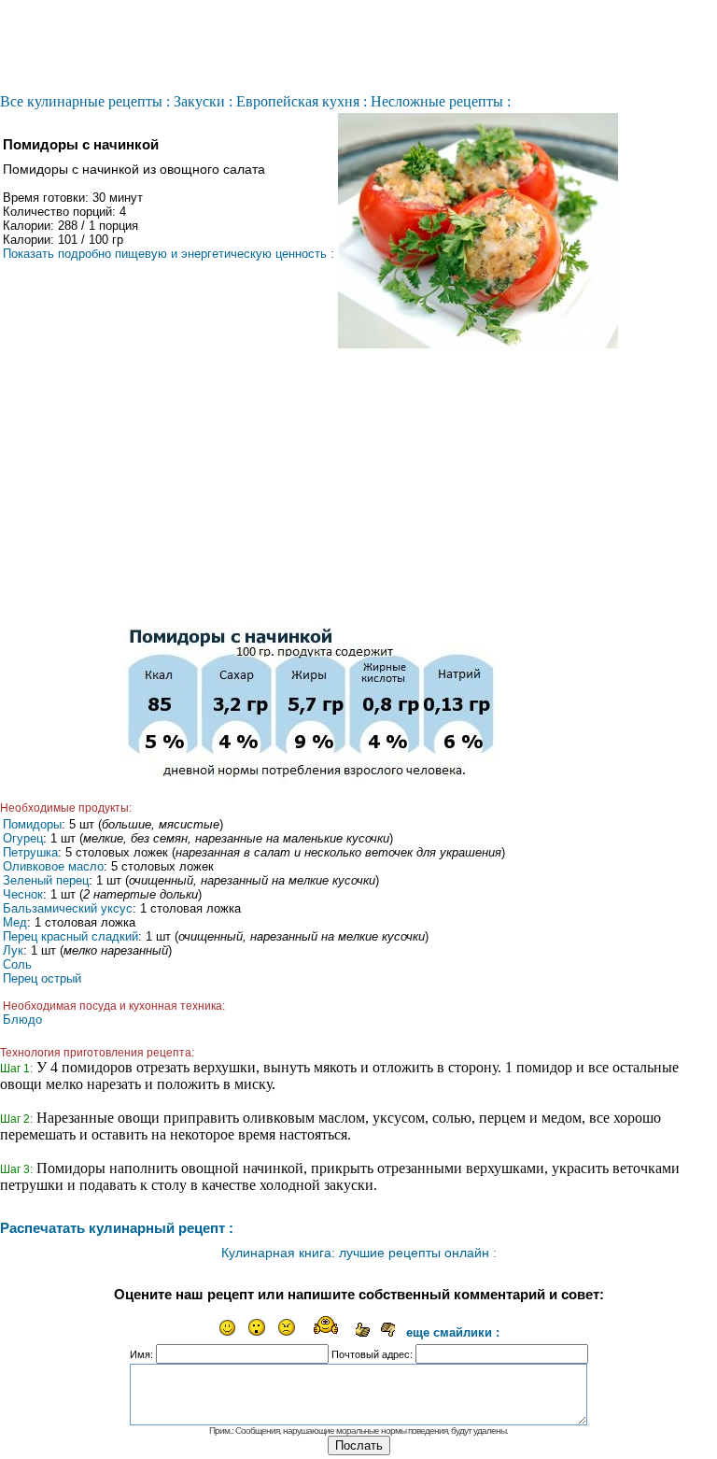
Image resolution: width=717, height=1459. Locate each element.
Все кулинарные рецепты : (85, 101)
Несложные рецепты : (441, 101)
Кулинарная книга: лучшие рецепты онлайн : (359, 1252)
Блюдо (22, 1020)
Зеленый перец (46, 880)
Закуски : (203, 101)
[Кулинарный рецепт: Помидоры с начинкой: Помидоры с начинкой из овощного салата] (478, 344)
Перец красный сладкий (70, 936)
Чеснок (23, 894)
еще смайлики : (452, 1332)
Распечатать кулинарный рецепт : (116, 1228)
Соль (17, 964)
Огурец (23, 838)
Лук (13, 950)
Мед (15, 922)
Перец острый (42, 978)
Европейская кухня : (301, 101)
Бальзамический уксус (68, 908)
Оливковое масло (53, 866)
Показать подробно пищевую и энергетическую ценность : (168, 254)
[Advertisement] (311, 487)
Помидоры (32, 824)
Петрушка (30, 852)
